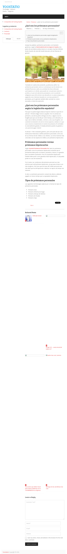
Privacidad (7, 34)
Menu (6, 16)
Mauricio (28, 28)
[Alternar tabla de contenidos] (60, 32)
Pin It (31, 205)
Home (28, 22)
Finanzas (33, 22)
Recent (19, 38)
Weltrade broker (37, 216)
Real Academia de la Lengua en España (47, 47)
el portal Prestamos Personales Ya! (39, 148)
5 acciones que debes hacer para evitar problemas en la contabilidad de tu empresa (33, 488)
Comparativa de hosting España (13, 22)
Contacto (6, 31)
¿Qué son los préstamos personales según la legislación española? (42, 36)
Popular (8, 39)
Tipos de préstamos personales (35, 41)
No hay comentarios (48, 28)
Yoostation (12, 6)
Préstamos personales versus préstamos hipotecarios (42, 39)
